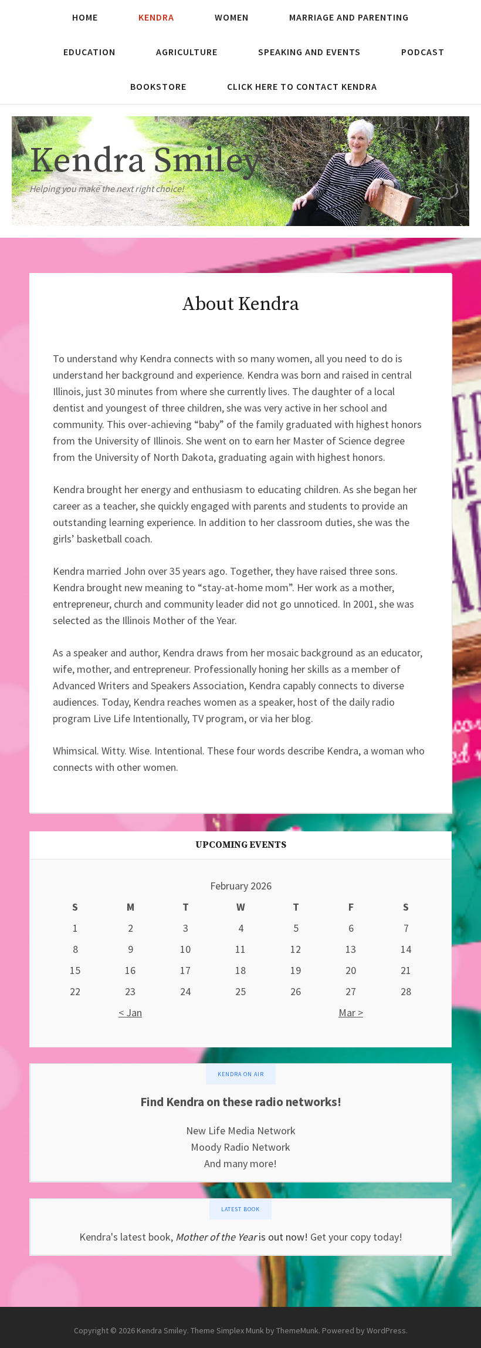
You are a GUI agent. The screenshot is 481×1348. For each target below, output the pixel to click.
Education (89, 52)
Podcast (423, 52)
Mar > (350, 1012)
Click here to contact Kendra (302, 86)
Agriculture (187, 52)
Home (85, 17)
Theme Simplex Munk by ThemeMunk (255, 1330)
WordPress (386, 1330)
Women (232, 17)
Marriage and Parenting (349, 17)
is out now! (282, 1236)
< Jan (130, 1012)
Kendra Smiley (145, 161)
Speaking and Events (309, 52)
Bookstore (158, 86)
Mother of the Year (215, 1236)
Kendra (156, 17)
